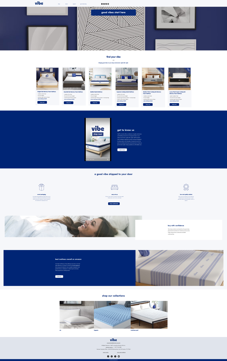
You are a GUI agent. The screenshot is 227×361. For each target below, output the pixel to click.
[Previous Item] (61, 317)
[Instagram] (102, 4)
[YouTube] (108, 4)
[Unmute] (88, 159)
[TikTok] (106, 4)
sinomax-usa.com (109, 347)
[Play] (86, 159)
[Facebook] (104, 4)
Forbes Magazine (76, 265)
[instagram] (112, 356)
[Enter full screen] (109, 159)
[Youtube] (119, 356)
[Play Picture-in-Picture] (107, 159)
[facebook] (115, 356)
